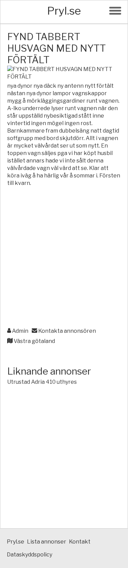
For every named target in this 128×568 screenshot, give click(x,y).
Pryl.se (64, 10)
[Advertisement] (64, 257)
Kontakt (79, 541)
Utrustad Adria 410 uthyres (42, 382)
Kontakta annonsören (66, 331)
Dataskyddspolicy (29, 554)
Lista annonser (46, 541)
